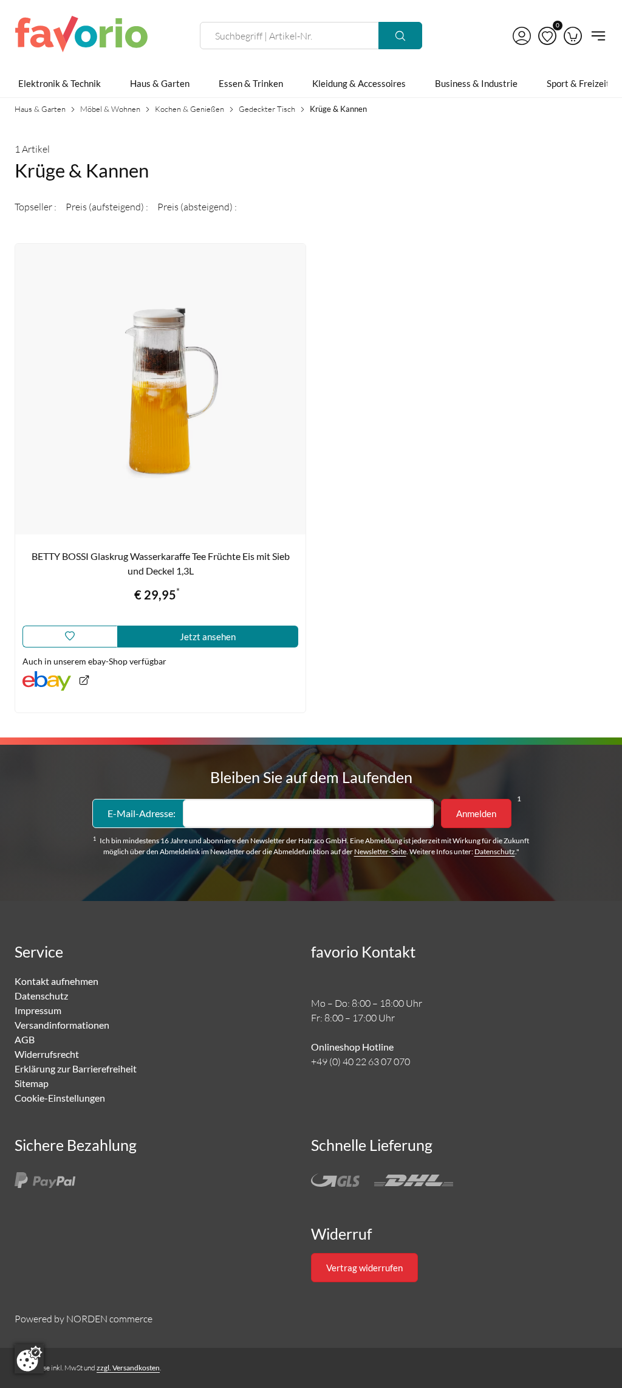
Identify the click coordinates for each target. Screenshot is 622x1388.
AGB (25, 1039)
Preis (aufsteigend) (106, 207)
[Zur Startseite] (81, 36)
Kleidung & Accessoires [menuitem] (359, 83)
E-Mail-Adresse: (142, 813)
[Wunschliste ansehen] (547, 36)
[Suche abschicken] (400, 35)
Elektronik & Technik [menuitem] (59, 83)
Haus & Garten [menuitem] (160, 83)
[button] (522, 36)
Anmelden (476, 813)
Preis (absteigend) (195, 207)
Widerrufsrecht (47, 1054)
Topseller (34, 207)
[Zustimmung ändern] (29, 1358)
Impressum (38, 1010)
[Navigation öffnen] (596, 36)
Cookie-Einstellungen (60, 1097)
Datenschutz (494, 851)
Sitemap (32, 1083)
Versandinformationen (62, 1025)
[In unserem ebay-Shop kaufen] (56, 681)
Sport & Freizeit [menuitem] (578, 83)
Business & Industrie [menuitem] (476, 83)
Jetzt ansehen (208, 636)
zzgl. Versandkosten (128, 1367)
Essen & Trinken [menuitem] (251, 83)
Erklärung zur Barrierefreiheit (76, 1068)
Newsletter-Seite (380, 851)
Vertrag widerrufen (364, 1267)
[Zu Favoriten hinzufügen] (69, 636)
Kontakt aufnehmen (56, 981)
